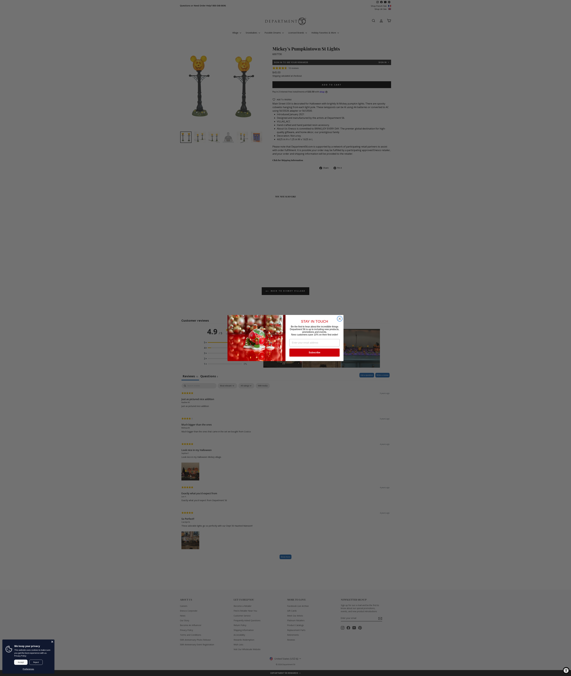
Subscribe (314, 352)
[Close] (52, 641)
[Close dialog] (339, 318)
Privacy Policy (20, 655)
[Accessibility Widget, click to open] (566, 670)
